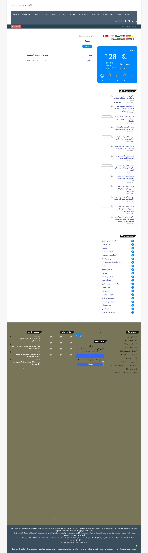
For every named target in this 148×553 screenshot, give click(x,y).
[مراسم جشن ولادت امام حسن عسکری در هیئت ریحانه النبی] (107, 139)
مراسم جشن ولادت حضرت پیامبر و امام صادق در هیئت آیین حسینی (125, 189)
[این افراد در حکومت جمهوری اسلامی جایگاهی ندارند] (107, 159)
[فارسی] (121, 36)
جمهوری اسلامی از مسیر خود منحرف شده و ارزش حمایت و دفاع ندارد (124, 119)
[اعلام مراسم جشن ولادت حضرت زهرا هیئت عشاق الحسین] (57, 350)
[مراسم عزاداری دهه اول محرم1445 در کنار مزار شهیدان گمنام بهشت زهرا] (57, 338)
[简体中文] (124, 38)
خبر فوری (105, 309)
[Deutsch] (107, 36)
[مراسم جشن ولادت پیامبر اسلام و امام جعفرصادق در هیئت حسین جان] (107, 209)
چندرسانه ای (106, 305)
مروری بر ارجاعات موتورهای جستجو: (124, 365)
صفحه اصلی (15, 14)
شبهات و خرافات (108, 298)
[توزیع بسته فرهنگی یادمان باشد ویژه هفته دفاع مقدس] (67, 350)
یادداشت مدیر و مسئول (110, 284)
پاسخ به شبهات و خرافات (59, 14)
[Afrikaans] (121, 38)
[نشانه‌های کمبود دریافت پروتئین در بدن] (67, 338)
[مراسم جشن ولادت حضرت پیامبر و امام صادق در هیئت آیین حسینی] (107, 189)
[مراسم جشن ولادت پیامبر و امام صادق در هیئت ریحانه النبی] (107, 179)
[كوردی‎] (132, 36)
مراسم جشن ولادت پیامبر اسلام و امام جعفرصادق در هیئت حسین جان (125, 209)
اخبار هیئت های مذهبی (110, 241)
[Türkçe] (127, 36)
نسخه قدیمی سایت (83, 14)
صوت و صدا (106, 287)
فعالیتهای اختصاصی (107, 14)
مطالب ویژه (106, 280)
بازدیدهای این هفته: (130, 351)
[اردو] (115, 36)
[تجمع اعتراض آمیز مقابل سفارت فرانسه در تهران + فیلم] (47, 356)
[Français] (104, 36)
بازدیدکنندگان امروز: (130, 340)
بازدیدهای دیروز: (131, 344)
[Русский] (118, 36)
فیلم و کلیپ (106, 244)
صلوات (90, 364)
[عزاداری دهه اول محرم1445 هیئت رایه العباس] (47, 344)
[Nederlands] (115, 38)
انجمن (89, 60)
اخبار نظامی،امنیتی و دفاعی (112, 262)
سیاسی (104, 248)
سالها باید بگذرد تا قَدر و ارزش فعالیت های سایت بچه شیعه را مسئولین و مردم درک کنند (124, 219)
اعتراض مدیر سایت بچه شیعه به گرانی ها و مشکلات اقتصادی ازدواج (124, 98)
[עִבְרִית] (110, 36)
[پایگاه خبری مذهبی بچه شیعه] (21, 5)
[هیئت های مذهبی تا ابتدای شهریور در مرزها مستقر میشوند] (67, 435)
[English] (112, 38)
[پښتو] (124, 36)
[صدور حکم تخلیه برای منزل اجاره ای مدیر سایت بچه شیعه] (107, 130)
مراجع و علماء (107, 259)
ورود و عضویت (95, 14)
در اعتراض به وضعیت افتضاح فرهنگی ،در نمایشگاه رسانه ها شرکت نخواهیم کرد (124, 108)
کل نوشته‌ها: (133, 369)
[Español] (129, 36)
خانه (88, 36)
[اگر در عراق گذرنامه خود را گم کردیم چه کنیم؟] (47, 350)
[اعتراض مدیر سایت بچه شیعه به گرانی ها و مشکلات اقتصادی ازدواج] (107, 99)
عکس (104, 266)
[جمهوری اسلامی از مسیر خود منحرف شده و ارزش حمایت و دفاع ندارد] (107, 119)
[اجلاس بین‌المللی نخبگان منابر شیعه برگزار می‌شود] (47, 338)
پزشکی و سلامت (108, 276)
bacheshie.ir (75, 542)
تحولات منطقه (107, 269)
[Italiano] (132, 38)
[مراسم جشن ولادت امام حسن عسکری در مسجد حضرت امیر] (107, 149)
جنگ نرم (105, 291)
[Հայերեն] (129, 38)
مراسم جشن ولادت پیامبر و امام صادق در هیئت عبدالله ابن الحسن (124, 168)
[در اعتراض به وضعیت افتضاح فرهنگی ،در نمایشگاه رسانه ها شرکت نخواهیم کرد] (107, 109)
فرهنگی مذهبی (107, 251)
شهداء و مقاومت (108, 302)
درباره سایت (119, 14)
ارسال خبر (72, 14)
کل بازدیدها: (133, 358)
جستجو (102, 332)
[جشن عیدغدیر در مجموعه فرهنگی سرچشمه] (67, 344)
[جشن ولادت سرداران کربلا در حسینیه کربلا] (57, 344)
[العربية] (118, 38)
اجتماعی (105, 273)
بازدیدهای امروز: (131, 337)
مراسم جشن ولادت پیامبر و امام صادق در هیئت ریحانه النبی (125, 178)
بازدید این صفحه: (131, 362)
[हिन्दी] (112, 36)
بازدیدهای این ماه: (131, 355)
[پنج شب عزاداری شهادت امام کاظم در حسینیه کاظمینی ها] (57, 356)
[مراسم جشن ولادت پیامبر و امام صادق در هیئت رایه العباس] (107, 200)
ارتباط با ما (128, 14)
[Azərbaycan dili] (127, 38)
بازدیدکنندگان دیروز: (130, 347)
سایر (47, 14)
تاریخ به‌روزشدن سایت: (129, 372)
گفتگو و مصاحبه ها (108, 294)
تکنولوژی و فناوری (108, 312)
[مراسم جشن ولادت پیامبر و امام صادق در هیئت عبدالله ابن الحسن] (107, 168)
